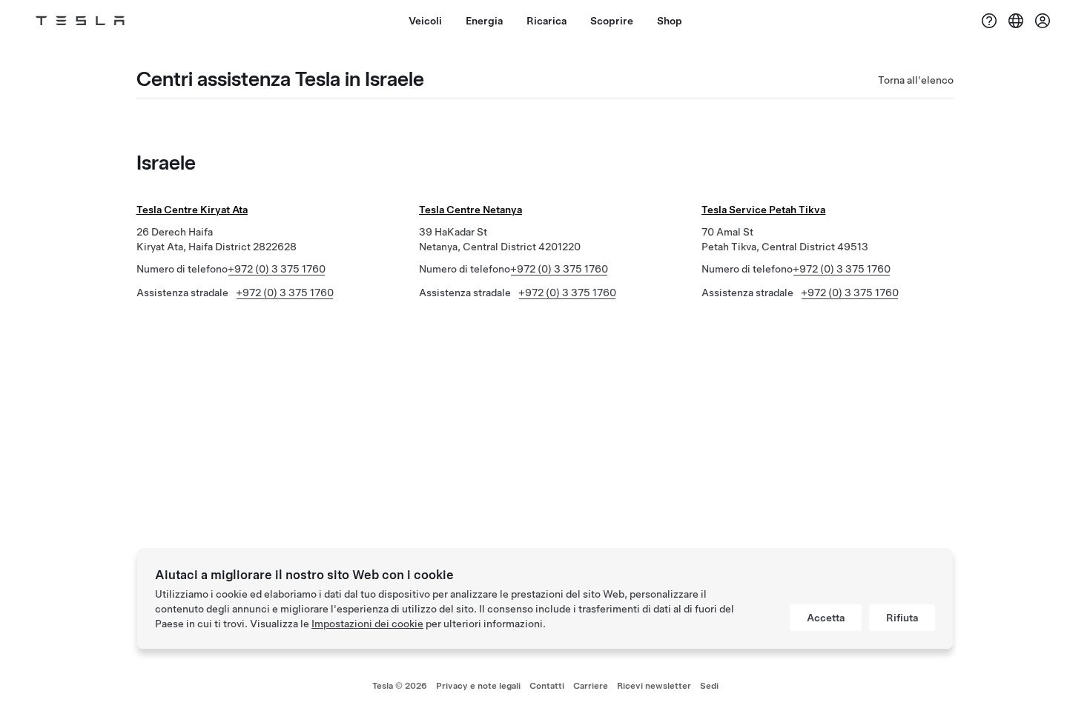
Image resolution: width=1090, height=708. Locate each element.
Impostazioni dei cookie (367, 623)
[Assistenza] (989, 21)
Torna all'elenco (916, 80)
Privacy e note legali (478, 686)
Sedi (709, 686)
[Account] (1042, 21)
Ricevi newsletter (654, 686)
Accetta (826, 618)
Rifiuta (902, 618)
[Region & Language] (1016, 21)
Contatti (546, 686)
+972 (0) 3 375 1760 (277, 269)
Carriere (590, 686)
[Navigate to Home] (80, 21)
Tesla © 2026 (399, 686)
